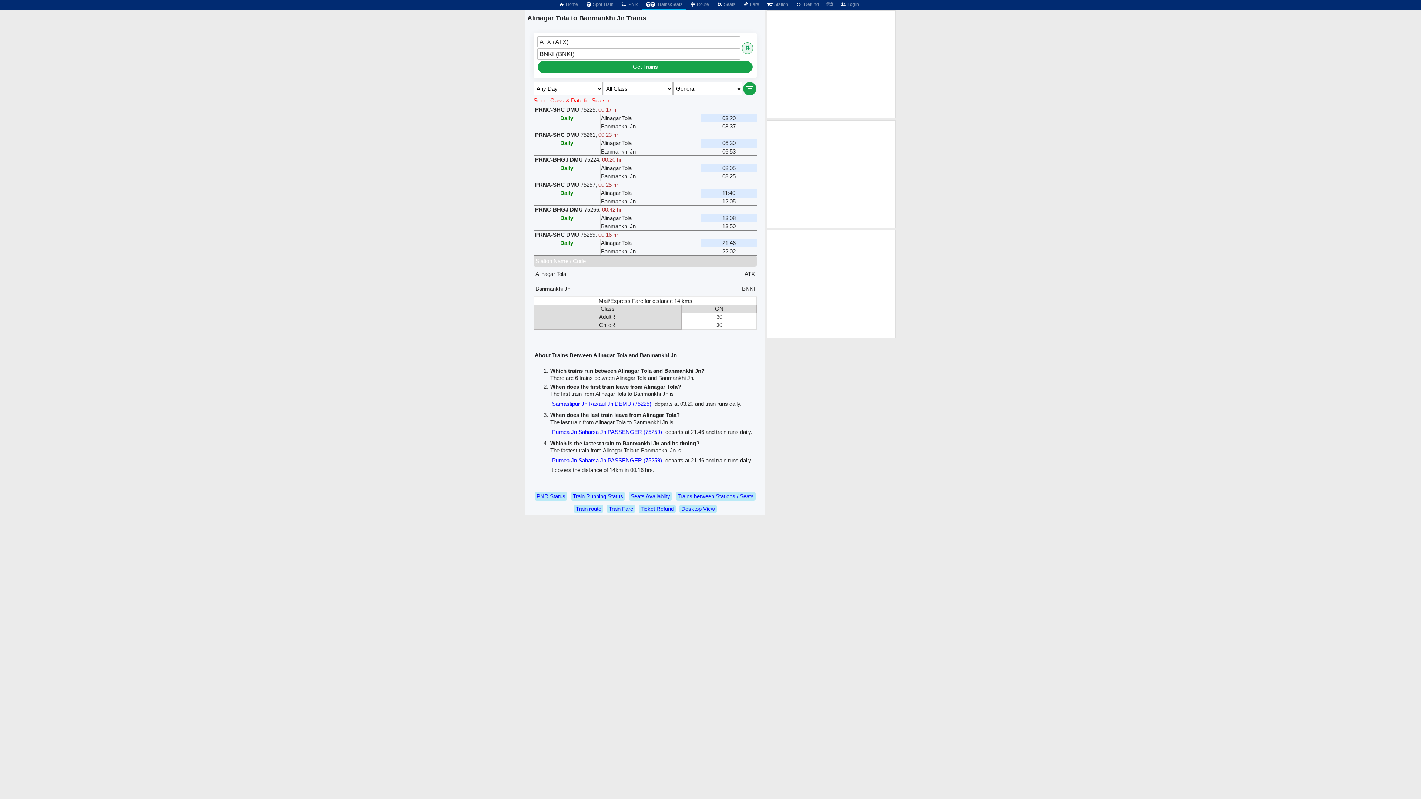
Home (571, 4)
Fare (754, 4)
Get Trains (645, 67)
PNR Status (551, 496)
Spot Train (603, 4)
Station (780, 4)
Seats (729, 4)
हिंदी (829, 4)
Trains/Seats (669, 4)
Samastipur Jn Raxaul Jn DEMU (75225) (601, 404)
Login (852, 4)
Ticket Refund (657, 509)
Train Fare (621, 509)
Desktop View (698, 509)
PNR (632, 4)
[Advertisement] (831, 64)
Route (702, 4)
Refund (810, 4)
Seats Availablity (650, 496)
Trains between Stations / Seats (716, 496)
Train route (588, 509)
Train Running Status (598, 496)
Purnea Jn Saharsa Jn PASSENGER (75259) (607, 432)
